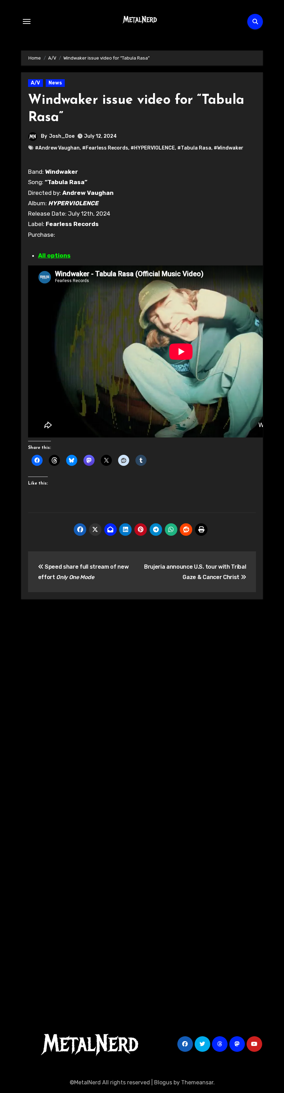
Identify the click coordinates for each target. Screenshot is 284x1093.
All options (54, 255)
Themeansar (197, 1082)
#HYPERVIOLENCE (153, 148)
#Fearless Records (105, 148)
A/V (35, 83)
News (55, 83)
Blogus (163, 1082)
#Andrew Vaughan (57, 148)
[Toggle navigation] (26, 21)
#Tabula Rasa (194, 148)
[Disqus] (142, 705)
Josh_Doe (61, 136)
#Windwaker (228, 148)
